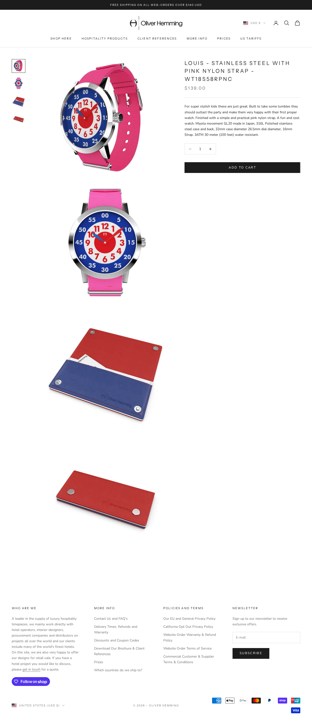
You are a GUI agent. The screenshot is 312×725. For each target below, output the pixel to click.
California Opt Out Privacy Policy (188, 626)
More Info (197, 38)
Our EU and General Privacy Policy (189, 618)
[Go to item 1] (18, 66)
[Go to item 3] (18, 101)
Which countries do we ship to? (118, 670)
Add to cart (242, 167)
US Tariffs (251, 38)
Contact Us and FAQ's (111, 618)
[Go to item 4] (18, 119)
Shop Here (61, 38)
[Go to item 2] (18, 83)
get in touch (31, 669)
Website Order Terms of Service (187, 648)
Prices (224, 38)
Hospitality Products (105, 38)
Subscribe (251, 653)
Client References (157, 38)
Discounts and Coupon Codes (116, 640)
